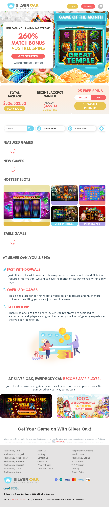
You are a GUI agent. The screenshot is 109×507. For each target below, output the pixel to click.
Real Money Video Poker (16, 457)
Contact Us (42, 457)
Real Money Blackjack (14, 454)
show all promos (90, 106)
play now (14, 109)
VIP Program (78, 464)
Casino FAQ (43, 461)
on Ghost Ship (50, 110)
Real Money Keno (12, 472)
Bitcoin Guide (78, 472)
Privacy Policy (44, 464)
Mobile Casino (78, 454)
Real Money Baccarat (14, 464)
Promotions (77, 461)
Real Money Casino (81, 457)
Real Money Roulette (14, 461)
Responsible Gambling (82, 450)
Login (72, 6)
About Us (42, 450)
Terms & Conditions (19, 499)
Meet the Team (45, 468)
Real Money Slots (12, 450)
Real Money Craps (12, 468)
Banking (41, 454)
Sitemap (75, 468)
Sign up (88, 6)
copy (99, 98)
